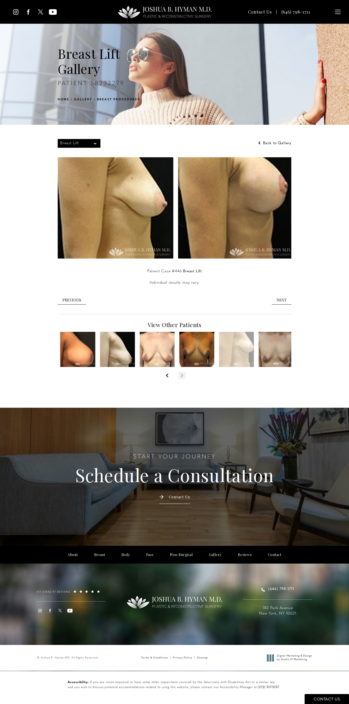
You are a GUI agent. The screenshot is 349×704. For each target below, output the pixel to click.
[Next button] (182, 375)
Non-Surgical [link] (181, 554)
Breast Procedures (118, 99)
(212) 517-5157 (268, 687)
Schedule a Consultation (174, 470)
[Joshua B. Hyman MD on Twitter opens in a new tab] (40, 12)
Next (282, 299)
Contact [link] (275, 554)
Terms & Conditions (154, 658)
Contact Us (260, 12)
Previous (71, 299)
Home (63, 99)
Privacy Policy (182, 658)
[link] (295, 12)
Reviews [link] (245, 554)
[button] (338, 12)
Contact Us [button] (327, 699)
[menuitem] (16, 12)
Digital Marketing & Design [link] (294, 658)
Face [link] (150, 554)
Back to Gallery (276, 143)
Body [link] (126, 554)
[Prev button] (167, 375)
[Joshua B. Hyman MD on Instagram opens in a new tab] (16, 12)
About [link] (73, 554)
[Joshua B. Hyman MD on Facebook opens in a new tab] (28, 12)
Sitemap (202, 658)
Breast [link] (99, 554)
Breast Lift (192, 271)
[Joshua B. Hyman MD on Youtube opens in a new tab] (53, 12)
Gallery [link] (215, 554)
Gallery (83, 99)
